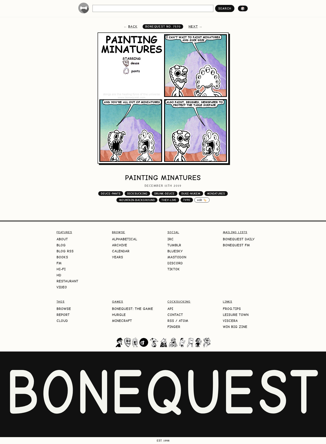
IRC (170, 239)
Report (63, 315)
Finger (173, 327)
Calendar (121, 251)
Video (62, 287)
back (132, 26)
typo (186, 200)
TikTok (173, 269)
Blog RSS (65, 251)
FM (59, 263)
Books (62, 257)
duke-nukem (190, 193)
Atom (183, 321)
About (62, 239)
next (193, 26)
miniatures (216, 193)
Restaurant (67, 281)
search (224, 8)
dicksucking (137, 193)
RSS (170, 321)
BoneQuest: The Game (132, 309)
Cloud (62, 321)
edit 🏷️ (202, 200)
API (170, 309)
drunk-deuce (164, 193)
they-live (168, 200)
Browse (64, 309)
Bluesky (175, 251)
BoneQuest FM (236, 245)
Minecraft (122, 321)
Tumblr (174, 245)
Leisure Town (236, 315)
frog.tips (232, 309)
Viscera (230, 321)
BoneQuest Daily (239, 239)
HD (59, 275)
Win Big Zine (235, 327)
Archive (119, 245)
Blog (61, 245)
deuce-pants (110, 193)
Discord (175, 263)
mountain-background (137, 200)
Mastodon (176, 257)
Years (117, 257)
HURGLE (119, 315)
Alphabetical (124, 239)
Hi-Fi (61, 269)
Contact (175, 315)
